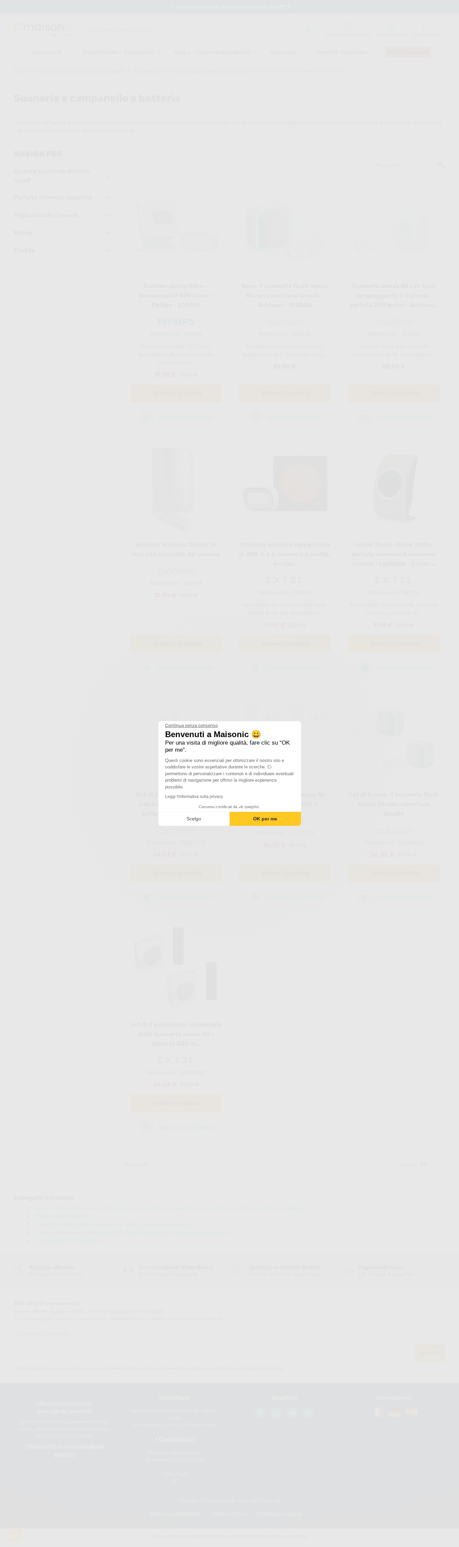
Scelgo (194, 818)
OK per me (265, 818)
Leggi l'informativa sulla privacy (194, 796)
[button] (14, 1535)
